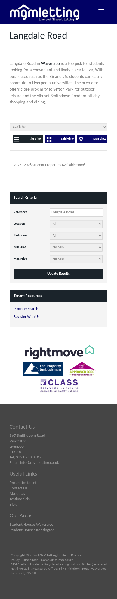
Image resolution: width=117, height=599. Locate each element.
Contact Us (18, 488)
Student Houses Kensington (32, 530)
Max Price (20, 259)
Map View (99, 139)
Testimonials (20, 499)
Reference (20, 212)
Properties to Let (23, 483)
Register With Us (26, 317)
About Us (17, 494)
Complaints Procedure (57, 560)
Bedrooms (20, 235)
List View (35, 139)
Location (19, 224)
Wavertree (50, 64)
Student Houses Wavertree (31, 524)
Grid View (67, 139)
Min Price (20, 247)
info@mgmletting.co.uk (39, 463)
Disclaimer (30, 560)
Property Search (26, 309)
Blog (13, 504)
